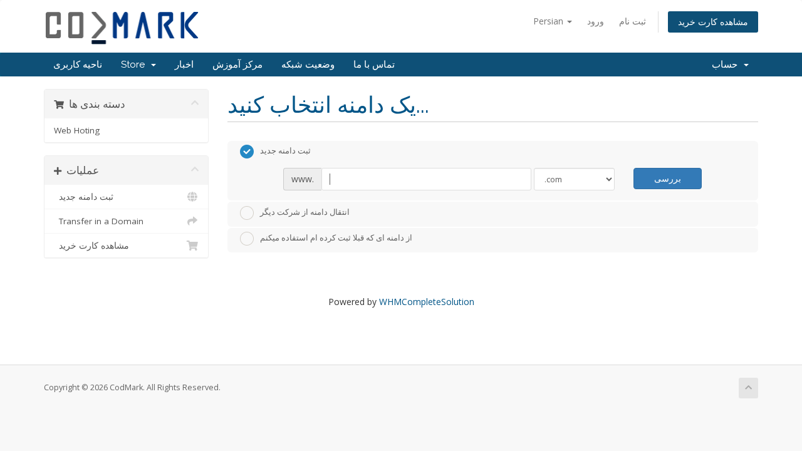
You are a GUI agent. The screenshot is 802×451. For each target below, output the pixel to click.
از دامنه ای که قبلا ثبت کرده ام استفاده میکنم (336, 238)
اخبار (184, 64)
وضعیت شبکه (308, 64)
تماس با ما (374, 64)
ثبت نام (632, 21)
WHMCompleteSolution (426, 302)
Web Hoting (77, 130)
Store (135, 64)
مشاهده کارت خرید (713, 22)
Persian (549, 21)
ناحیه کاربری (77, 64)
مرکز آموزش (237, 64)
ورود (595, 21)
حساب (727, 64)
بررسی (667, 178)
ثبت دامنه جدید (83, 196)
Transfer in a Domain (98, 221)
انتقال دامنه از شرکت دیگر (305, 211)
